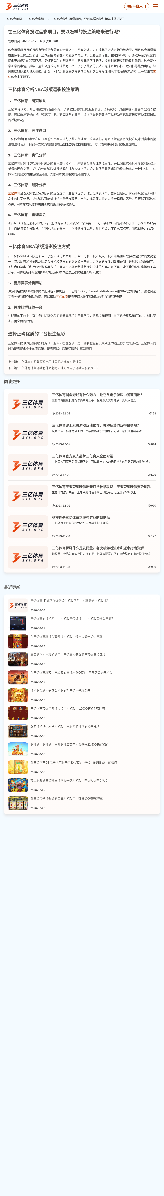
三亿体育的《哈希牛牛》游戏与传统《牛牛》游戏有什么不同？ (72, 618)
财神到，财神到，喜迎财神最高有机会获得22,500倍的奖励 (69, 744)
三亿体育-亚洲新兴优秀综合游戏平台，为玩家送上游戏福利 (69, 600)
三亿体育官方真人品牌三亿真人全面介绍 (82, 456)
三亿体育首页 (13, 19)
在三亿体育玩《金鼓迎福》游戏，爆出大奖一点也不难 (66, 636)
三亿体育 (14, 193)
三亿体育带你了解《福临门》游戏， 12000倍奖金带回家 (67, 708)
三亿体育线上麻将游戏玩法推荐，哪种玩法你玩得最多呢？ (96, 425)
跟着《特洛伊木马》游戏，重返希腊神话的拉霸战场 (64, 726)
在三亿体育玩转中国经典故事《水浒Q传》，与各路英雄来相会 (71, 672)
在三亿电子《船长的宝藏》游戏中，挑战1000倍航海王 (66, 798)
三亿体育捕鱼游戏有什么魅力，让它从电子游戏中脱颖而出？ (59, 368)
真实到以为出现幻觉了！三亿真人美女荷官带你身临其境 (67, 654)
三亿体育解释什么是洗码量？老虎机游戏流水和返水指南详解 (98, 548)
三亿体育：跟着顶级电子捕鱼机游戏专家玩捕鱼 (50, 361)
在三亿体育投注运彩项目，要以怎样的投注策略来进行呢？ (87, 19)
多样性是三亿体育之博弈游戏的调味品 (81, 518)
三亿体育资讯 (35, 19)
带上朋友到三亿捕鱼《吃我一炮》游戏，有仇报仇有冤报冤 (69, 780)
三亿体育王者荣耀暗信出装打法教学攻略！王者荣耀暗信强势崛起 (101, 487)
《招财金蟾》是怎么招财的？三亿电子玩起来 (60, 690)
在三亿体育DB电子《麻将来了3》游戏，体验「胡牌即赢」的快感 (73, 762)
